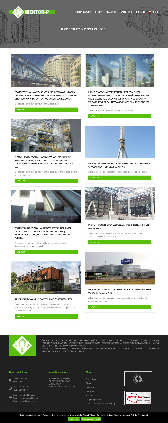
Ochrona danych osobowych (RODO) (100, 404)
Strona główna (83, 12)
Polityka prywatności (94, 400)
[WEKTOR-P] (32, 12)
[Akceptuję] (164, 417)
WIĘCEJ (20, 110)
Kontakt (140, 12)
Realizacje (111, 12)
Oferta (98, 12)
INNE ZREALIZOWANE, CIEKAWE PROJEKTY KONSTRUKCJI (44, 299)
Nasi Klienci (126, 12)
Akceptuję (74, 419)
